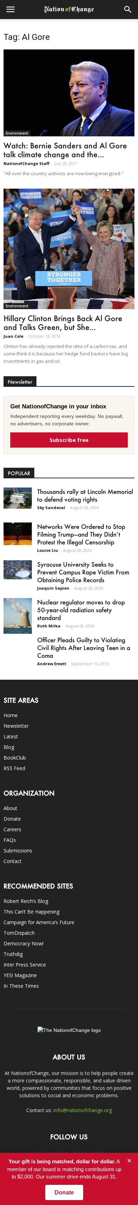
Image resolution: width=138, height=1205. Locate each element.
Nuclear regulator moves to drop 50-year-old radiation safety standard (81, 609)
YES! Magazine (20, 975)
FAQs (10, 840)
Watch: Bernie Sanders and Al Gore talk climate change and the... (65, 150)
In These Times (21, 985)
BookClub (15, 757)
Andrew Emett (51, 663)
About (10, 808)
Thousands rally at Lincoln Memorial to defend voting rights (85, 495)
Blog (9, 747)
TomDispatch (19, 932)
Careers (12, 829)
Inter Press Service (25, 964)
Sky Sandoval (51, 507)
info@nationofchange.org (82, 1110)
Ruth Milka (49, 625)
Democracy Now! (24, 943)
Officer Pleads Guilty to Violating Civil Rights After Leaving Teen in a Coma (83, 647)
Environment (17, 133)
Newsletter (16, 725)
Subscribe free (69, 439)
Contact (13, 861)
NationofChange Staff (27, 163)
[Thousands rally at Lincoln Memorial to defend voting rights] (18, 498)
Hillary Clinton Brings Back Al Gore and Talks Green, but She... (63, 322)
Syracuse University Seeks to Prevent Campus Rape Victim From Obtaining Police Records (83, 572)
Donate (12, 818)
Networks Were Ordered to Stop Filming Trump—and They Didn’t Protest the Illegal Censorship (81, 534)
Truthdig (13, 954)
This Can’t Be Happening (31, 911)
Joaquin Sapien (53, 588)
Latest (11, 736)
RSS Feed (14, 768)
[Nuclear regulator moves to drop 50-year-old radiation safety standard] (18, 615)
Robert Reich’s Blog (26, 901)
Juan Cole (13, 336)
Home (11, 715)
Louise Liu (47, 550)
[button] (128, 9)
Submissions (18, 850)
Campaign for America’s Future (39, 922)
